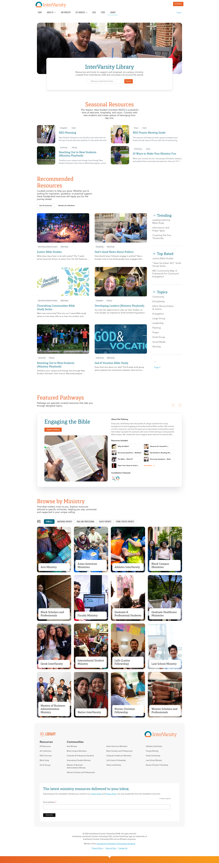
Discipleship (99, 247)
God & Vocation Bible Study (111, 363)
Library (113, 12)
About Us (50, 12)
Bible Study (64, 247)
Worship (156, 347)
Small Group (138, 149)
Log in (179, 13)
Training (74, 147)
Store (103, 12)
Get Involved (80, 12)
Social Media (158, 342)
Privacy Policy (111, 794)
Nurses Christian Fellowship (125, 710)
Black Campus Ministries (160, 565)
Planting (156, 328)
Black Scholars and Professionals (52, 613)
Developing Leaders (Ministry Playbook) (119, 305)
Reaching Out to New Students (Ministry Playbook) (77, 154)
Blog (94, 12)
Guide (74, 128)
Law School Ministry (164, 663)
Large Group (158, 318)
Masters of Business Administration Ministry (53, 709)
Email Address (49, 802)
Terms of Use (96, 794)
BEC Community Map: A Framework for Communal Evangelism (165, 274)
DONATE (178, 4)
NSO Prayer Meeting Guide (149, 132)
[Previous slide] (173, 405)
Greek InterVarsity (52, 663)
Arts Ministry (49, 567)
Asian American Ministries (87, 565)
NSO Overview (46, 756)
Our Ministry (66, 12)
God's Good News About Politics (114, 251)
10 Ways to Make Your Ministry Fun (154, 153)
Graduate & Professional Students (128, 613)
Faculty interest (105, 521)
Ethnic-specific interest (125, 521)
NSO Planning (67, 132)
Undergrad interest (64, 521)
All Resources (45, 746)
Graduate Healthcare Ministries (164, 613)
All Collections (45, 751)
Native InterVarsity (89, 712)
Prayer (136, 128)
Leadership (158, 323)
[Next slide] (180, 405)
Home (40, 12)
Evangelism (63, 128)
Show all (49, 521)
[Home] (51, 4)
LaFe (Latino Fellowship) (122, 662)
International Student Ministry (91, 662)
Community (63, 147)
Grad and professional (86, 521)
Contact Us (123, 848)
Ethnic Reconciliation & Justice (47, 247)
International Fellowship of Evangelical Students (115, 844)
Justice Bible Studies (49, 251)
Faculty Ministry (88, 615)
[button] (45, 205)
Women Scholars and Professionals (164, 710)
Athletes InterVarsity (127, 567)
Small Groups (45, 765)
